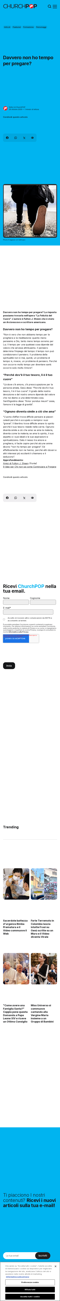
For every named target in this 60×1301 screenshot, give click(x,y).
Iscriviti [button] (43, 1255)
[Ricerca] (49, 6)
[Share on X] (24, 138)
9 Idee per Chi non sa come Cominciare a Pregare (29, 466)
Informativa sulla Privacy (18, 632)
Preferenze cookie (30, 1282)
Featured (17, 27)
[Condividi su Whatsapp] (15, 138)
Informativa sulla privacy (17, 1277)
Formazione (28, 27)
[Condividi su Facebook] (7, 138)
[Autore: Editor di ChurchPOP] (5, 108)
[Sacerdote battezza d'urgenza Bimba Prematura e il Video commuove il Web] (16, 884)
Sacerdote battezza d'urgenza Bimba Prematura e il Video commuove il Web (15, 927)
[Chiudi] (55, 1266)
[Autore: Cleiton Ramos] (7, 980)
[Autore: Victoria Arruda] (7, 896)
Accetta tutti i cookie (30, 1296)
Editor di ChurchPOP (17, 107)
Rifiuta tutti (30, 1289)
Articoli (7, 27)
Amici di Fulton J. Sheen (16, 463)
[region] (30, 1281)
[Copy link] (32, 138)
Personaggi (41, 27)
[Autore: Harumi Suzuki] (35, 896)
